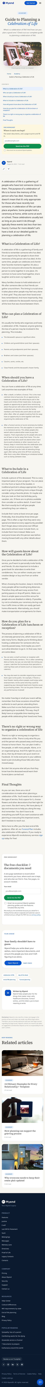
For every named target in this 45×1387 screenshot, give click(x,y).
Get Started (31, 3)
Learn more (27, 963)
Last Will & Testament (9, 1229)
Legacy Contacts (8, 1256)
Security (5, 1281)
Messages (5, 1241)
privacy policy (36, 915)
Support (5, 1285)
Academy (22, 13)
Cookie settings (7, 1378)
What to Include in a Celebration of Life (15, 100)
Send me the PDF (22, 146)
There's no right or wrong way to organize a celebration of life (22, 115)
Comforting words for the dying (13, 1336)
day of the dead (23, 975)
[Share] (8, 169)
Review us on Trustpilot (11, 1359)
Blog (3, 1316)
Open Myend (13, 963)
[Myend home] (8, 3)
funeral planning (25, 980)
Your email (7, 886)
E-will (4, 1225)
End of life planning (9, 1312)
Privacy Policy (6, 1320)
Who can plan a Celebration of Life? (14, 93)
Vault (3, 1233)
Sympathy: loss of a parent (11, 1332)
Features (5, 1217)
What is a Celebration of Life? (12, 89)
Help (40, 1374)
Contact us (6, 1289)
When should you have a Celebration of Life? (17, 96)
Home (9, 74)
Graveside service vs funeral (12, 1340)
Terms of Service (19, 1374)
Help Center (6, 1301)
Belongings (6, 1237)
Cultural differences (9, 1305)
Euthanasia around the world (12, 1348)
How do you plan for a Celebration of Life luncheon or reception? (20, 109)
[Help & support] (40, 1382)
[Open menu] (40, 3)
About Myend (7, 1277)
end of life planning (9, 980)
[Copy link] (4, 169)
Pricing (4, 1273)
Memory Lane (7, 1245)
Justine (4, 1221)
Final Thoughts (8, 120)
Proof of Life (6, 1253)
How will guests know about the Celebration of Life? (20, 104)
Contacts (5, 1260)
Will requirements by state (11, 1309)
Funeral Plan (27, 829)
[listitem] (3, 1364)
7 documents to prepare (10, 1344)
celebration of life (8, 975)
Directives (5, 1249)
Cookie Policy (31, 1374)
